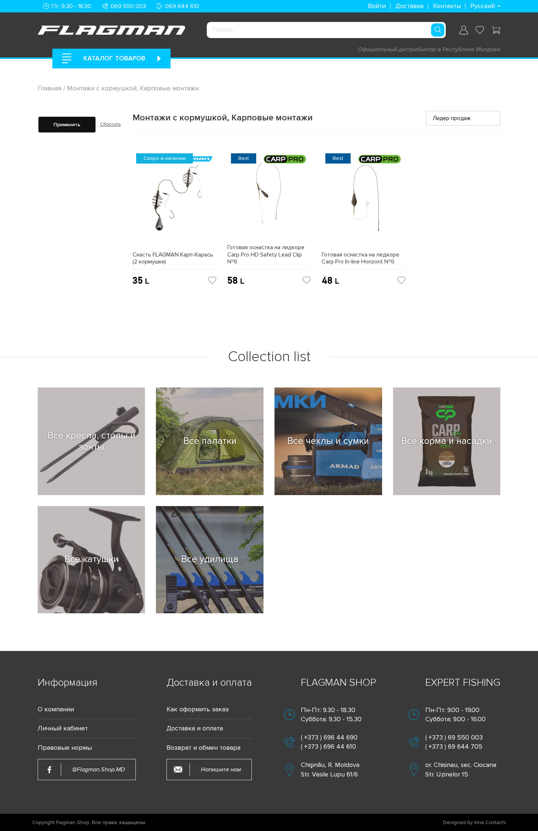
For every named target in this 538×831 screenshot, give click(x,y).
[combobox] (326, 30)
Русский (482, 6)
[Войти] (463, 30)
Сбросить (110, 124)
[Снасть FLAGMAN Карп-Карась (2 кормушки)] (174, 200)
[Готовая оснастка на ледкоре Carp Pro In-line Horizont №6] (364, 200)
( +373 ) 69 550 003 (454, 737)
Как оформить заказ (198, 709)
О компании (56, 709)
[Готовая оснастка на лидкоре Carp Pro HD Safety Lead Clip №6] (269, 197)
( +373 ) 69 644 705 (453, 746)
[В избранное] (212, 280)
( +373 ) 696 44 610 (328, 746)
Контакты (447, 6)
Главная (50, 88)
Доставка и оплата (195, 728)
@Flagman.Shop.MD (98, 769)
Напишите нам (221, 769)
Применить (67, 124)
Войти (377, 6)
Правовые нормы (65, 748)
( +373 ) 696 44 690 (329, 737)
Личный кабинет (63, 728)
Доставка (409, 6)
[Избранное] (479, 30)
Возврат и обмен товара (203, 748)
